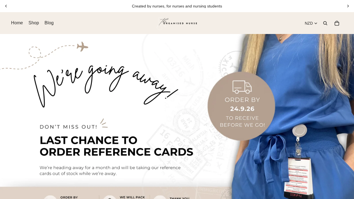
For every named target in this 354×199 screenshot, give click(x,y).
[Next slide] (348, 6)
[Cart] (337, 23)
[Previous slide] (6, 6)
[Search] (325, 23)
